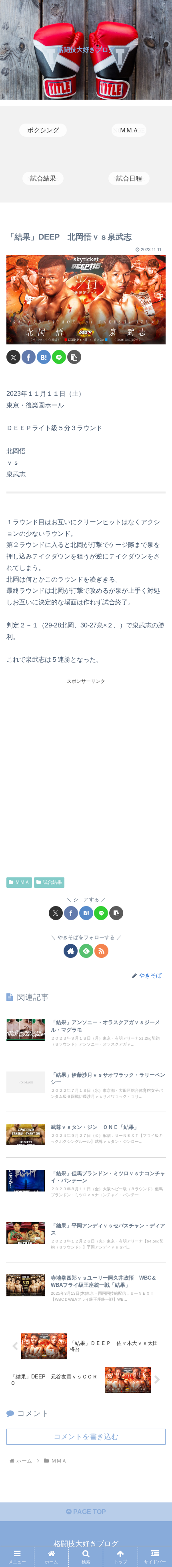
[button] (74, 357)
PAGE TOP (89, 1511)
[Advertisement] (86, 771)
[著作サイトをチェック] (71, 951)
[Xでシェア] (13, 357)
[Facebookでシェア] (29, 357)
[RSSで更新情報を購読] (101, 951)
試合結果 (52, 882)
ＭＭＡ (22, 882)
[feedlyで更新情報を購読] (86, 951)
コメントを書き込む (86, 1437)
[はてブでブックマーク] (44, 357)
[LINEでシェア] (59, 357)
